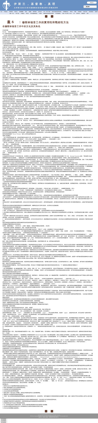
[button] (92, 2)
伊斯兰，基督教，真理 (35, 4)
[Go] (52, 16)
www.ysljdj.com (50, 415)
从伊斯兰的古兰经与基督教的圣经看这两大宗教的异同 (36, 8)
